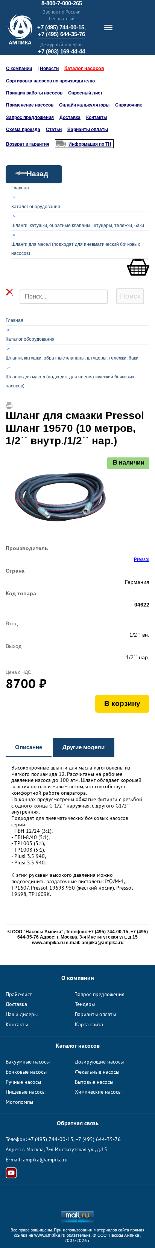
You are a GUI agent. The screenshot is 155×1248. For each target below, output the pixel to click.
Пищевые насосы (26, 1091)
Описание (28, 747)
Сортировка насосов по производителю (50, 81)
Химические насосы (98, 1091)
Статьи (54, 129)
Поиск (130, 296)
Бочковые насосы (26, 1071)
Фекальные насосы (97, 1071)
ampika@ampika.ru (45, 1159)
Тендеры (85, 1004)
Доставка (70, 117)
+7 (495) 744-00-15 (50, 1139)
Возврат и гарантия (27, 144)
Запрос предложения (30, 117)
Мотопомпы (19, 1102)
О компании (19, 68)
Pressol (141, 559)
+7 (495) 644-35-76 (61, 34)
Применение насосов (29, 105)
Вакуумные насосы (28, 1061)
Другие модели (83, 747)
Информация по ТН (89, 144)
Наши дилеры (22, 1014)
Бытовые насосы (94, 1082)
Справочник (128, 105)
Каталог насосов (84, 68)
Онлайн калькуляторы (84, 105)
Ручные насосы (23, 1082)
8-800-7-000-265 (61, 3)
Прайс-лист (19, 994)
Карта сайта (89, 1024)
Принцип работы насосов (34, 93)
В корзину (122, 703)
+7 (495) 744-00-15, (61, 27)
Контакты (96, 117)
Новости (49, 68)
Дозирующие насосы (99, 1061)
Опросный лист (85, 93)
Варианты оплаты (87, 129)
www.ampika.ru (49, 1235)
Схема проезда (23, 129)
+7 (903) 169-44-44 (61, 51)
